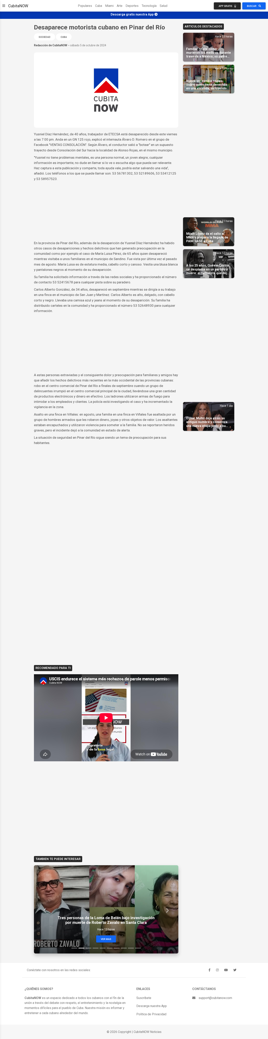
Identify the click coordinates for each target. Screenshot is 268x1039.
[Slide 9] (131, 948)
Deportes (132, 6)
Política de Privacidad (151, 1014)
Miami (109, 6)
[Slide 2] (81, 948)
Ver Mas (106, 939)
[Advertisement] (106, 211)
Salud (163, 6)
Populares (85, 6)
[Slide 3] (88, 948)
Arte (119, 6)
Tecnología (149, 6)
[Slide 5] (103, 948)
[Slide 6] (110, 948)
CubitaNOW (18, 6)
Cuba (98, 6)
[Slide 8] (124, 948)
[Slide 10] (138, 948)
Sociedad (44, 37)
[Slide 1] (74, 948)
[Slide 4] (95, 948)
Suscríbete (143, 998)
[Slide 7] (117, 948)
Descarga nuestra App (151, 1006)
